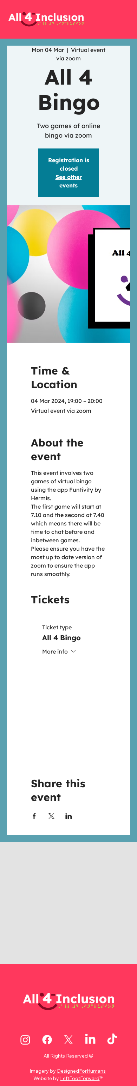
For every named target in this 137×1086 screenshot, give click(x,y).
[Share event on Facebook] (34, 816)
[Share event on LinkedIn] (68, 816)
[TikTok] (112, 1039)
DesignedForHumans (81, 1071)
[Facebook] (47, 1039)
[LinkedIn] (90, 1039)
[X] (68, 1039)
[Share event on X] (51, 816)
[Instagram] (25, 1039)
